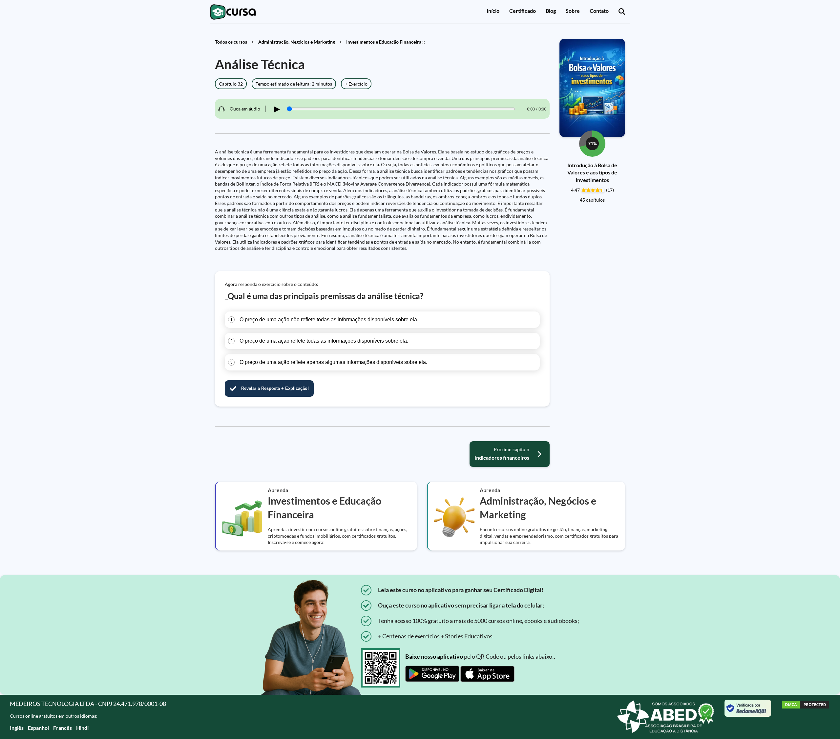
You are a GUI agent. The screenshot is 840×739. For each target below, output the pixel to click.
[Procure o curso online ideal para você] (622, 12)
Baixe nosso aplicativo (434, 656)
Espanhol (38, 728)
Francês (62, 728)
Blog (551, 11)
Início (493, 11)
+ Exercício (356, 84)
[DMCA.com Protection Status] (805, 717)
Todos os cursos (231, 42)
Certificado (522, 11)
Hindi (82, 728)
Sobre (573, 11)
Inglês (17, 728)
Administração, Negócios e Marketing (296, 42)
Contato (599, 11)
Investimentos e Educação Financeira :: (385, 42)
